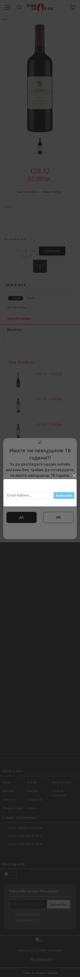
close (74, 475)
